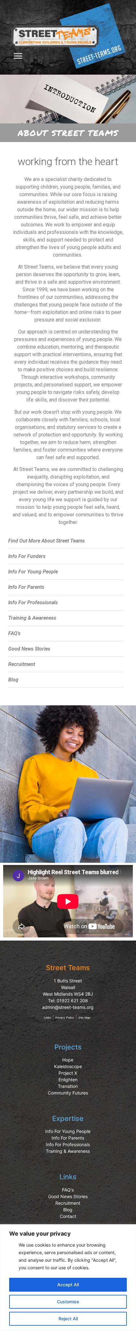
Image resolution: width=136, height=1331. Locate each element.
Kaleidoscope (68, 1066)
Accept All (68, 1284)
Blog (13, 680)
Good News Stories (29, 649)
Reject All (68, 1318)
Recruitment (21, 664)
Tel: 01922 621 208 (68, 1000)
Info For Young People (33, 572)
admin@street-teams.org (68, 1007)
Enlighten (68, 1079)
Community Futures (68, 1092)
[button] (17, 55)
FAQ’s (14, 633)
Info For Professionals (33, 603)
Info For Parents (26, 587)
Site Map (84, 1017)
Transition (68, 1086)
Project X (68, 1073)
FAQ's (68, 1189)
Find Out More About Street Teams (46, 541)
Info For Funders (27, 556)
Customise (68, 1301)
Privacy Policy (64, 1017)
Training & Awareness (32, 618)
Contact (68, 1216)
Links (47, 1017)
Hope (67, 1059)
